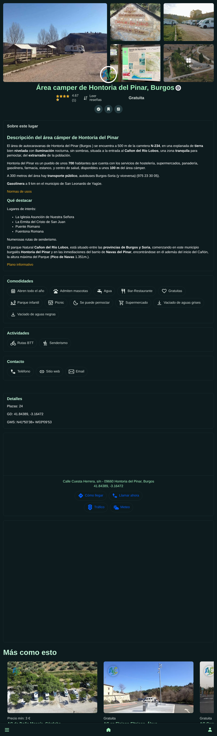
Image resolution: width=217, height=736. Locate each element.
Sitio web (53, 371)
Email (80, 371)
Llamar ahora (129, 495)
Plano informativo (20, 264)
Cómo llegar (94, 495)
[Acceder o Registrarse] (210, 730)
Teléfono (23, 371)
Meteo (125, 507)
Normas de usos (19, 191)
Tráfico (99, 507)
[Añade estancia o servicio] (108, 730)
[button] (7, 730)
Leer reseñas (95, 98)
